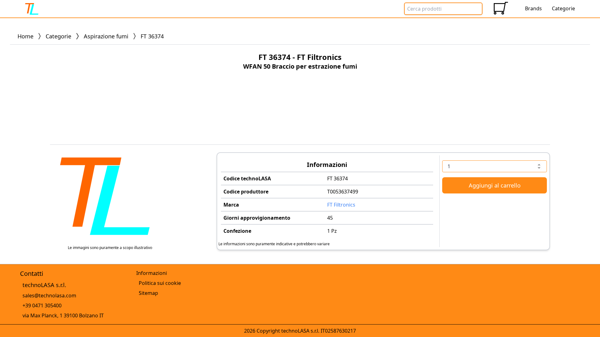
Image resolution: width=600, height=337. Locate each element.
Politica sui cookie (160, 283)
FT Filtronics (341, 204)
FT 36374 (337, 178)
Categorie (58, 36)
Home (25, 36)
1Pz (332, 230)
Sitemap (148, 293)
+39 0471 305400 (42, 305)
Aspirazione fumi (106, 36)
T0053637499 (342, 191)
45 (330, 217)
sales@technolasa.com (49, 295)
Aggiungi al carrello (495, 185)
